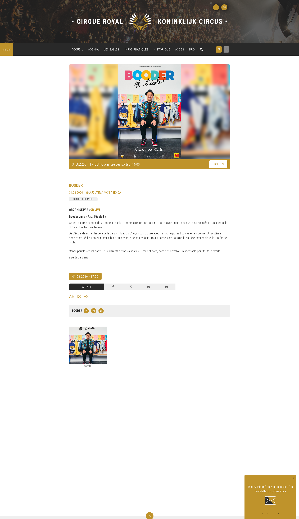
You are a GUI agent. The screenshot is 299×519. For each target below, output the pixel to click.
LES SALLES (111, 49)
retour (7, 49)
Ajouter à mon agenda (105, 192)
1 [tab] (262, 514)
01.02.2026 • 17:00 (85, 276)
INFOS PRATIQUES (136, 49)
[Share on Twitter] (131, 287)
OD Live (95, 209)
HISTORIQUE (162, 49)
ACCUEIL (77, 49)
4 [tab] (278, 514)
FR (219, 49)
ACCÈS (179, 49)
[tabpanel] (270, 495)
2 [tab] (268, 514)
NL (226, 49)
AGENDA (93, 49)
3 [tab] (273, 514)
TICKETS (218, 164)
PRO (192, 49)
